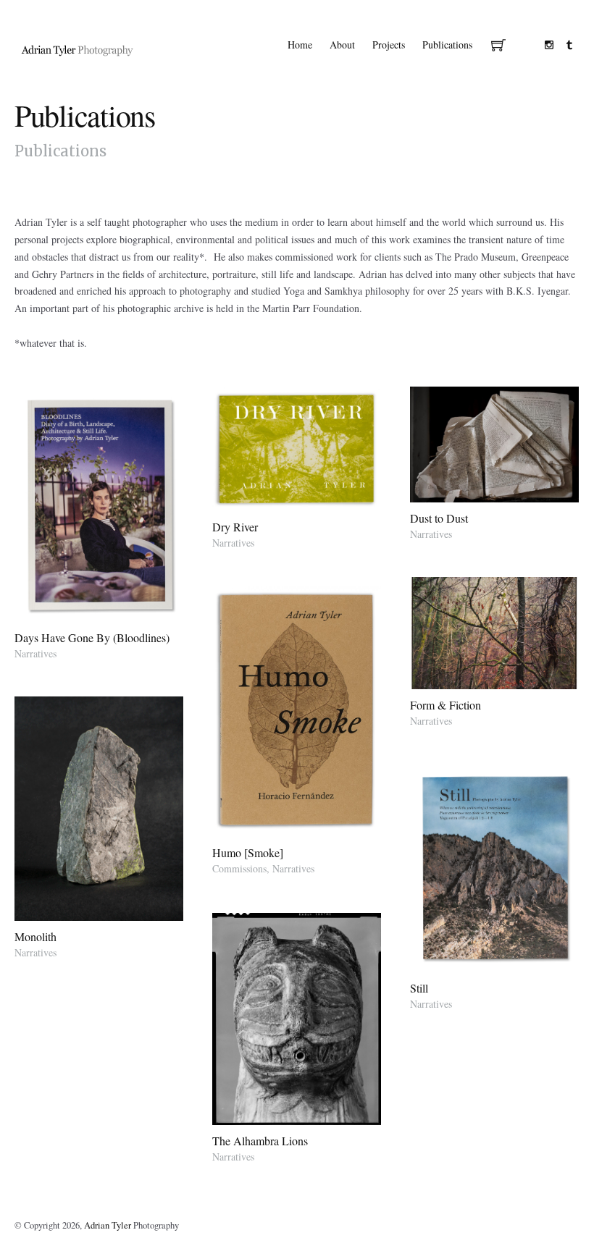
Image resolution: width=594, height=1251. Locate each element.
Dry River (235, 526)
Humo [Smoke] (247, 852)
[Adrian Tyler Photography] (77, 49)
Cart (498, 47)
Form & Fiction (445, 704)
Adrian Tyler (107, 1225)
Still (419, 987)
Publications (447, 44)
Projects (388, 44)
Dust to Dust (439, 518)
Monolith (35, 936)
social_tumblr (569, 45)
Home (300, 44)
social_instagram (549, 45)
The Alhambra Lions (260, 1140)
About (342, 44)
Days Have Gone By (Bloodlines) (92, 637)
